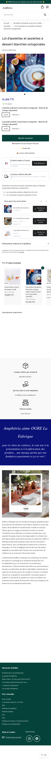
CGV (3, 715)
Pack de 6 (15, 115)
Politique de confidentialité (11, 724)
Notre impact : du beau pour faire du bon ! (16, 679)
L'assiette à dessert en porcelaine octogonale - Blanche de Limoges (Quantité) (25, 109)
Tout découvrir (39, 163)
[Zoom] (41, 88)
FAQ (3, 705)
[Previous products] (41, 201)
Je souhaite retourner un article (12, 702)
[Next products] (46, 201)
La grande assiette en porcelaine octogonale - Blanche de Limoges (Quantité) (24, 123)
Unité (6, 115)
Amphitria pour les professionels (12, 673)
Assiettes (7, 26)
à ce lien (21, 252)
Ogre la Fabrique (9, 50)
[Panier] (42, 7)
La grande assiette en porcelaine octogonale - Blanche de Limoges (22, 230)
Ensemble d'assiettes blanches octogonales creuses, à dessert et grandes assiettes (22, 208)
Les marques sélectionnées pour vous (14, 682)
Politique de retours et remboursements (15, 721)
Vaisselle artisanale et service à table (27, 23)
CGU (3, 718)
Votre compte (6, 699)
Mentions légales (7, 711)
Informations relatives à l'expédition (16, 243)
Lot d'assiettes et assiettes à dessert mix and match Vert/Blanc (22, 218)
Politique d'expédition (9, 708)
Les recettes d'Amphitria (10, 689)
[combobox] (25, 14)
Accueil (6, 23)
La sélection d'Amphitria (10, 685)
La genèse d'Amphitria (9, 676)
